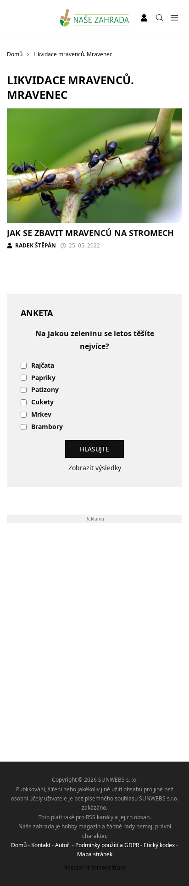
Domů (19, 845)
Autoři (63, 845)
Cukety (42, 402)
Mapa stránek (94, 854)
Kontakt (40, 845)
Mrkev (41, 415)
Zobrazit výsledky (94, 467)
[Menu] (174, 18)
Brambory (47, 427)
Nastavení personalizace (94, 867)
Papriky (43, 378)
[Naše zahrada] (94, 18)
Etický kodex (159, 845)
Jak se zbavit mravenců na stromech (90, 232)
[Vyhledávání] (159, 18)
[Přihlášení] (144, 17)
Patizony (45, 390)
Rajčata (42, 366)
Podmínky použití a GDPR (107, 845)
